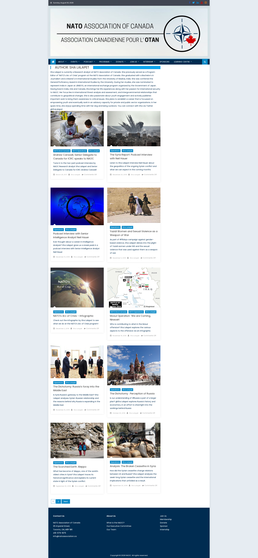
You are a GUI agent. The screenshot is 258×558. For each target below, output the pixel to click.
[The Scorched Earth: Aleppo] (77, 440)
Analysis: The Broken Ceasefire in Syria (133, 466)
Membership (166, 519)
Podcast (88, 61)
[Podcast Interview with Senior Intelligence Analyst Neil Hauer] (77, 206)
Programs (104, 61)
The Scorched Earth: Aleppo (69, 466)
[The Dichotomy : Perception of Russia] (133, 365)
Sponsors (164, 61)
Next (66, 501)
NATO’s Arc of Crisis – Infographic (73, 316)
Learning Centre (182, 61)
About (61, 61)
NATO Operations (79, 151)
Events (74, 61)
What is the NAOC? (115, 522)
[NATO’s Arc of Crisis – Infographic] (77, 287)
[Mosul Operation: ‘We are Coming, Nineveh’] (133, 287)
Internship (148, 61)
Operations (115, 150)
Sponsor (164, 526)
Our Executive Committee (119, 526)
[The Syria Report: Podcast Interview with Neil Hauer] (133, 128)
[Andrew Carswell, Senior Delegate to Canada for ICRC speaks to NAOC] (77, 128)
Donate (119, 61)
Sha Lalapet (94, 151)
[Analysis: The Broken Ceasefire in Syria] (133, 440)
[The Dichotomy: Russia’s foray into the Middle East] (77, 361)
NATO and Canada (62, 151)
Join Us (133, 61)
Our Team (111, 529)
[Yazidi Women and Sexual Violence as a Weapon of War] (133, 205)
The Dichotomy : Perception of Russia (132, 393)
